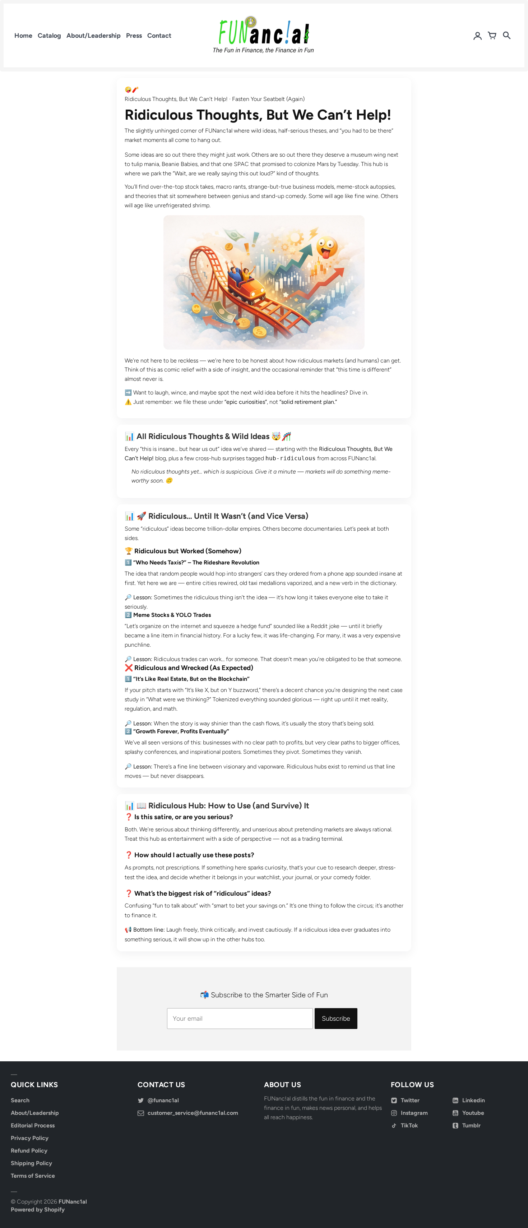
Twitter (410, 1100)
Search (20, 1100)
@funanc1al (163, 1100)
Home (23, 36)
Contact (159, 36)
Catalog (49, 36)
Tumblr (471, 1125)
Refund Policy (29, 1150)
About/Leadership (93, 36)
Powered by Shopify (38, 1209)
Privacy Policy (29, 1138)
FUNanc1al (73, 1201)
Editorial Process (33, 1125)
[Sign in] (478, 35)
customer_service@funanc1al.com (193, 1112)
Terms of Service (33, 1175)
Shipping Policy (31, 1163)
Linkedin (473, 1100)
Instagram (414, 1112)
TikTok (409, 1125)
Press (134, 36)
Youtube (473, 1112)
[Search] (506, 35)
